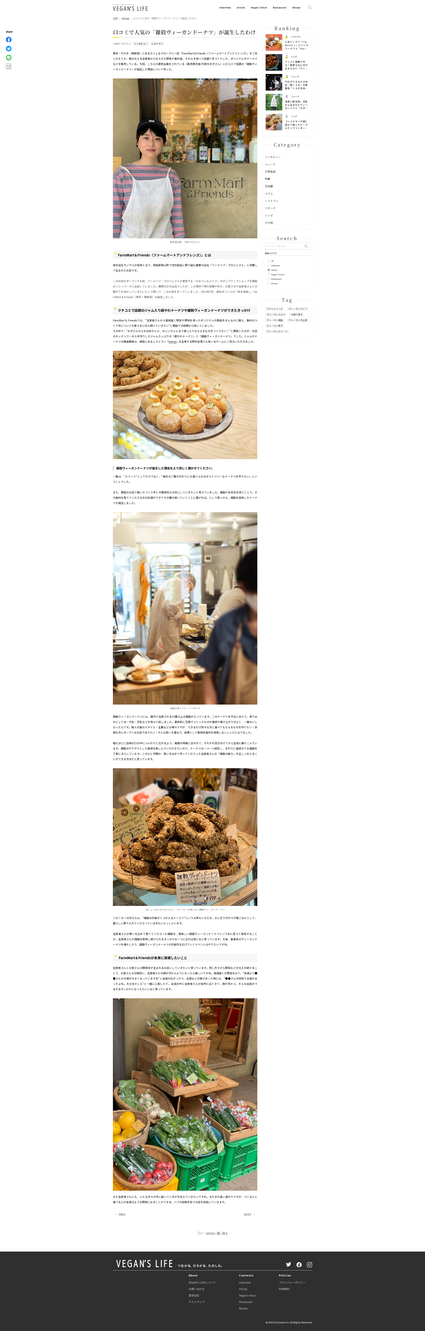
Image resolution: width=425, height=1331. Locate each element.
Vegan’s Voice (259, 7)
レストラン (157, 43)
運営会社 (194, 1295)
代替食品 (270, 171)
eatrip (172, 341)
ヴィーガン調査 (275, 320)
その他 (269, 223)
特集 (267, 179)
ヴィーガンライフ (298, 308)
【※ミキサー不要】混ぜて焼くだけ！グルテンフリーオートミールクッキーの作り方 (296, 128)
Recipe (296, 7)
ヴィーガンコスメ (276, 314)
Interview (225, 7)
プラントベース (275, 308)
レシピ (294, 56)
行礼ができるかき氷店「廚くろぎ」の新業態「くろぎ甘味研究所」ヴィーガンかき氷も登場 (296, 88)
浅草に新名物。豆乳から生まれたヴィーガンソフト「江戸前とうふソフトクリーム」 (296, 108)
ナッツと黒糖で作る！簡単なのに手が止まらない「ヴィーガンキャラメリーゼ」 (296, 68)
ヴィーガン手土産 (298, 320)
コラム (269, 193)
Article (241, 7)
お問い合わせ (197, 1289)
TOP (115, 18)
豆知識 (269, 186)
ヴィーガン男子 (275, 325)
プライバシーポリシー (292, 1282)
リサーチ (270, 208)
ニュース (295, 76)
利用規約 (284, 1289)
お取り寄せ (297, 314)
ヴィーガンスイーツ (277, 331)
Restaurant (280, 7)
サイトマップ (197, 1302)
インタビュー (141, 43)
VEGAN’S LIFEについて (202, 1282)
